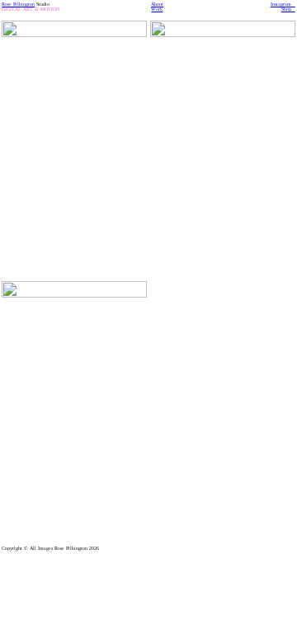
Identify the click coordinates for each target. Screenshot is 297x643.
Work (157, 9)
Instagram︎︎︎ (283, 4)
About (157, 4)
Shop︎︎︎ (288, 9)
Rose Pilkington (18, 4)
